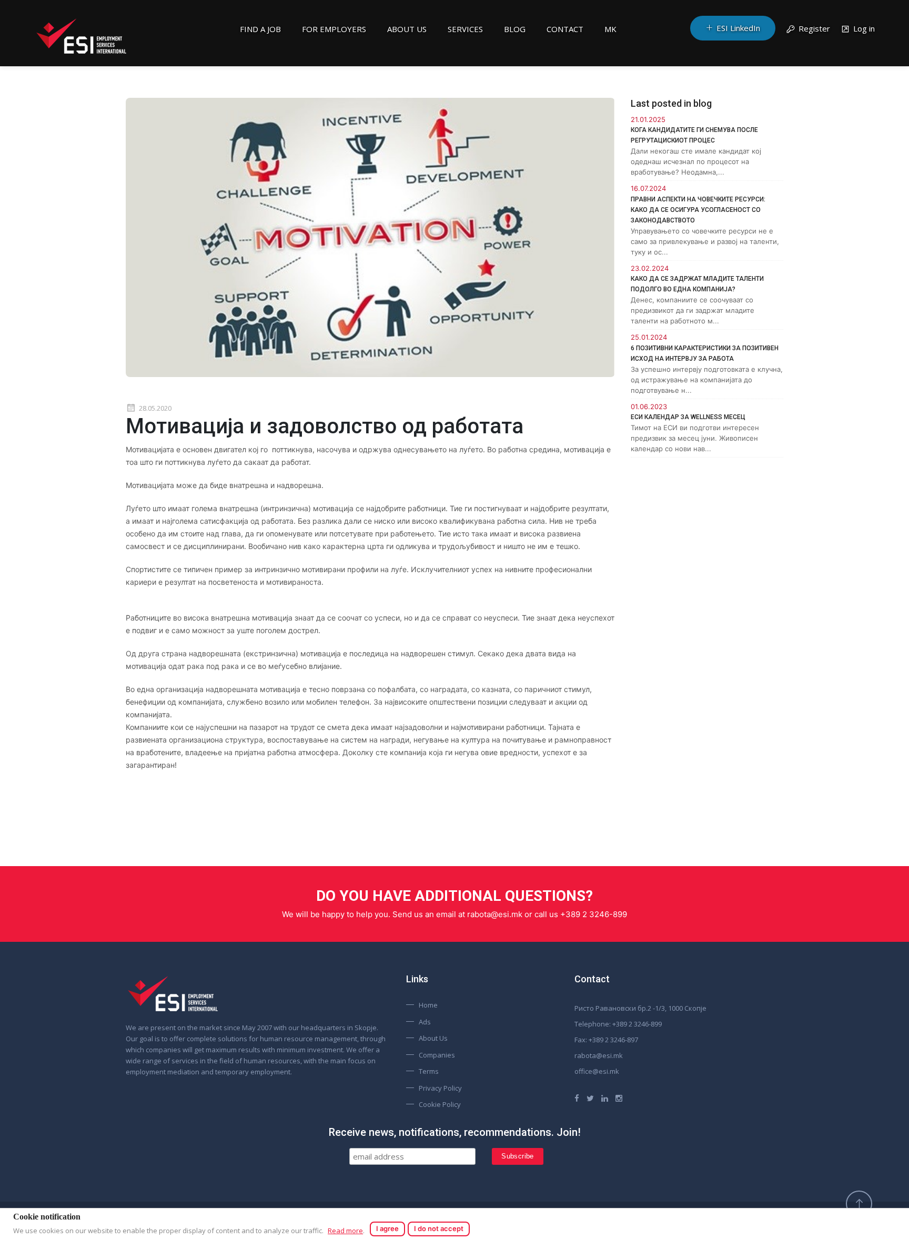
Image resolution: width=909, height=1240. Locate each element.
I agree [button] (387, 1228)
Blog (515, 29)
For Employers (334, 29)
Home (428, 1005)
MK (610, 29)
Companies (437, 1055)
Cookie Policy (440, 1104)
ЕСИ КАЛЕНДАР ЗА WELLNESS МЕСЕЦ (688, 417)
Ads (425, 1021)
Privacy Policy (440, 1088)
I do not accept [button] (438, 1228)
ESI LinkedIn (738, 28)
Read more (345, 1230)
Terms (429, 1071)
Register (814, 28)
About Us (407, 29)
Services (465, 29)
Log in (864, 28)
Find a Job (260, 29)
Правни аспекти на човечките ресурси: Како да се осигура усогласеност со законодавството (698, 210)
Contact (565, 29)
